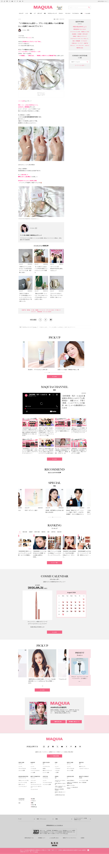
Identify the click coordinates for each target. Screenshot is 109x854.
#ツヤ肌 (32, 310)
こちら (66, 833)
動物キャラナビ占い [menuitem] (71, 785)
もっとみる (54, 376)
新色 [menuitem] (31, 13)
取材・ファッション (41, 819)
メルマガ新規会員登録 (54, 755)
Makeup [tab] (30, 532)
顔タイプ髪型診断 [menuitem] (82, 782)
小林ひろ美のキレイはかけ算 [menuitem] (60, 784)
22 (84, 608)
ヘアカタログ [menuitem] (57, 768)
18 (67, 608)
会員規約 (82, 837)
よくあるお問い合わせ (54, 837)
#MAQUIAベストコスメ (79, 29)
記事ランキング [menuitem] (22, 784)
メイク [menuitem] (26, 13)
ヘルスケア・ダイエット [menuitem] (84, 768)
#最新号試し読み (79, 47)
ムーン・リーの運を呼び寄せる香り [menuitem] (72, 788)
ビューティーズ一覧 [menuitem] (23, 782)
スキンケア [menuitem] (21, 13)
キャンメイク (31, 621)
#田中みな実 (84, 34)
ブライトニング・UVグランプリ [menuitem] (36, 787)
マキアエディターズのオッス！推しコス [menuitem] (60, 781)
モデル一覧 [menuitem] (33, 804)
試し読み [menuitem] (33, 798)
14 (79, 605)
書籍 (57, 819)
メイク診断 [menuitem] (33, 772)
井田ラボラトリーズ (42, 621)
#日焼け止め (74, 43)
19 (71, 608)
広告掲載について (41, 837)
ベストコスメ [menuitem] (67, 13)
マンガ (19, 819)
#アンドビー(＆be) (50, 310)
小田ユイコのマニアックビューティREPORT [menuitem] (60, 787)
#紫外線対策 (39, 311)
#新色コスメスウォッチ (82, 36)
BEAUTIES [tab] (59, 532)
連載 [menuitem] (81, 13)
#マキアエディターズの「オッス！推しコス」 (80, 38)
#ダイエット (72, 45)
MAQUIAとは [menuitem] (34, 806)
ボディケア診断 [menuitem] (70, 770)
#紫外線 (28, 310)
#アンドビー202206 (47, 311)
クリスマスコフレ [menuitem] (46, 766)
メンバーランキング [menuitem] (23, 786)
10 (63, 605)
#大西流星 (79, 34)
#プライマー (33, 311)
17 (63, 608)
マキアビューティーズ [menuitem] (52, 13)
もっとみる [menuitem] (88, 13)
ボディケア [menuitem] (40, 13)
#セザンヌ (87, 45)
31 (63, 614)
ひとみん (32, 228)
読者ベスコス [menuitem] (33, 782)
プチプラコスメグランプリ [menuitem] (36, 784)
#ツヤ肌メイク (58, 310)
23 (59, 611)
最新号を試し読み (58, 721)
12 (71, 605)
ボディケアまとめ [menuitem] (70, 768)
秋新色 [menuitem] (44, 768)
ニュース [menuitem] (20, 766)
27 (75, 611)
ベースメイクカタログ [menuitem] (35, 770)
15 (83, 605)
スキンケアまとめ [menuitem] (22, 768)
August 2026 (71, 592)
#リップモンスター (80, 45)
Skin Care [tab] (25, 532)
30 (59, 614)
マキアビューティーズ (27, 327)
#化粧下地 (24, 310)
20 (75, 608)
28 (79, 611)
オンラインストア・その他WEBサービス (80, 819)
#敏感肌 (36, 310)
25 (67, 611)
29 (84, 611)
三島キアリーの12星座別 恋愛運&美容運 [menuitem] (72, 783)
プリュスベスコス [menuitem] (34, 789)
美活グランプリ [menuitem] (82, 766)
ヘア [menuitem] (35, 13)
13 (75, 605)
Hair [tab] (48, 532)
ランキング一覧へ (54, 562)
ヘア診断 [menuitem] (56, 772)
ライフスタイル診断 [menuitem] (47, 784)
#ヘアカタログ (84, 40)
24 (63, 611)
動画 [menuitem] (32, 802)
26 (71, 611)
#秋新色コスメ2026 (85, 31)
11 (67, 605)
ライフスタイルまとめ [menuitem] (47, 782)
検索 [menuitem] (19, 802)
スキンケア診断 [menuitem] (22, 770)
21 (79, 608)
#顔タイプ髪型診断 (76, 40)
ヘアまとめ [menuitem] (57, 770)
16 (59, 608)
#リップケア (80, 43)
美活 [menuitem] (45, 13)
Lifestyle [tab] (53, 532)
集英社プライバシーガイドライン (69, 837)
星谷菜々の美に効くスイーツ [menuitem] (60, 792)
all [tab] (20, 532)
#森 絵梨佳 (74, 34)
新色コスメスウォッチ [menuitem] (47, 770)
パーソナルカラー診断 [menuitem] (83, 780)
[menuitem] (24, 763)
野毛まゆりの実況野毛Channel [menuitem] (59, 789)
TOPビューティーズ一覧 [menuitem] (23, 780)
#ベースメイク (42, 310)
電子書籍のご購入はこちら (74, 721)
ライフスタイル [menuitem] (75, 13)
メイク (19, 19)
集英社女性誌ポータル (102, 1)
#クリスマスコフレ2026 (75, 31)
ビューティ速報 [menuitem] (46, 772)
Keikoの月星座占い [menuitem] (71, 780)
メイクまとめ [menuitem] (33, 768)
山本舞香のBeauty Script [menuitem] (60, 794)
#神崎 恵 (74, 36)
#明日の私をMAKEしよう (80, 26)
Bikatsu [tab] (43, 532)
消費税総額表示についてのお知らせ (54, 825)
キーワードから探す (79, 65)
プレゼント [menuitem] (61, 13)
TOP (20, 327)
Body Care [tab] (37, 532)
